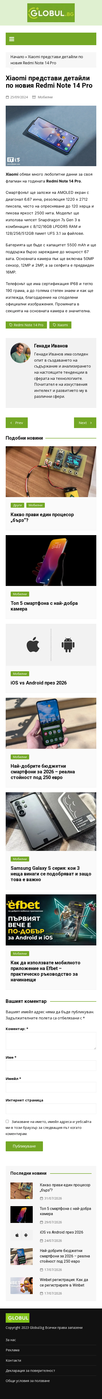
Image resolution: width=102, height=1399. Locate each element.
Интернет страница (24, 1100)
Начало (17, 56)
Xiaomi (62, 325)
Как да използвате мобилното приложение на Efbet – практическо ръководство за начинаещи (45, 971)
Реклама (12, 1350)
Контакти (13, 1360)
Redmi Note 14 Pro (28, 325)
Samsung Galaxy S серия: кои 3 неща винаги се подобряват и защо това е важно (51, 873)
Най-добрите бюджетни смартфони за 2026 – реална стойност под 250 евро (43, 771)
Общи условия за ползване (28, 1380)
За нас (11, 1340)
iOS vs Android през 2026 (39, 683)
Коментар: (17, 1028)
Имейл (13, 1078)
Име (11, 1057)
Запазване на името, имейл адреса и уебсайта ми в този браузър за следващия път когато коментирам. (48, 1127)
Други (17, 505)
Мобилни (45, 97)
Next (83, 422)
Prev (19, 422)
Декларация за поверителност (30, 1370)
